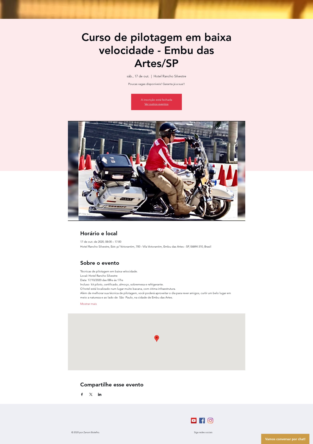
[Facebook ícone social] (202, 420)
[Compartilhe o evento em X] (91, 394)
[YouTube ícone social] (194, 420)
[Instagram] (210, 420)
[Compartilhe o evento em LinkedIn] (99, 394)
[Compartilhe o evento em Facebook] (82, 394)
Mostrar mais (88, 303)
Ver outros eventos (156, 104)
